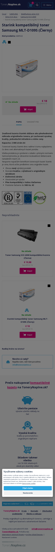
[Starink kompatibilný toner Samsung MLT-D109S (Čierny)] (27, 69)
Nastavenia (28, 493)
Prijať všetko (28, 488)
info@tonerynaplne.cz (21, 364)
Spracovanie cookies (28, 483)
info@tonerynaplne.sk (42, 529)
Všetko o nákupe (33, 514)
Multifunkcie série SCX (30, 14)
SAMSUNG (13, 14)
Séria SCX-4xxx (11, 17)
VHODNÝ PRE (33, 122)
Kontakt (34, 511)
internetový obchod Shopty (13, 534)
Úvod (4, 14)
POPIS (19, 122)
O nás (24, 511)
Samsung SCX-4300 (28, 17)
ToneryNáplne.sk (10, 531)
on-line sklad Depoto (34, 534)
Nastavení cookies (9, 537)
